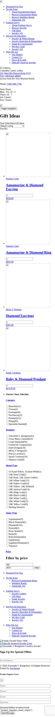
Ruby (13, 534)
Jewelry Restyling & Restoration (27, 41)
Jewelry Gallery (19, 593)
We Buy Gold (18, 46)
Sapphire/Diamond (19, 543)
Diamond (15, 525)
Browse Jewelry (19, 28)
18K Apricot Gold (19, 489)
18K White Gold (18, 501)
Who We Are (12, 52)
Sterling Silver (17, 507)
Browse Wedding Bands (23, 17)
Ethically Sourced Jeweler (24, 62)
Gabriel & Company (20, 445)
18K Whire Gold (18, 498)
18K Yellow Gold (18, 504)
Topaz (13, 546)
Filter (37, 568)
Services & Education (16, 36)
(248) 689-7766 (14, 84)
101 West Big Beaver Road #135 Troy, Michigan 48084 (15, 74)
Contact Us (17, 57)
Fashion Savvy (13, 22)
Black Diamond (17, 522)
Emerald (14, 528)
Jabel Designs (17, 447)
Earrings (14, 412)
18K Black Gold (18, 495)
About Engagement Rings (24, 12)
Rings (13, 421)
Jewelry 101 (17, 33)
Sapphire (14, 540)
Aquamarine (16, 519)
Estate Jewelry (18, 599)
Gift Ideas (16, 30)
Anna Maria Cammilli (21, 439)
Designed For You (14, 6)
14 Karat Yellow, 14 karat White (25, 471)
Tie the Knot (11, 9)
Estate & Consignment (22, 44)
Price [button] (8, 551)
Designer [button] (10, 430)
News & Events (19, 60)
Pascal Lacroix (17, 453)
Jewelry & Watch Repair (23, 38)
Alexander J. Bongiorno (21, 436)
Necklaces (15, 415)
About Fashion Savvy (22, 25)
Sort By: (4, 128)
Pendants (15, 418)
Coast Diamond (18, 442)
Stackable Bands (18, 424)
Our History (17, 54)
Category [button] (10, 400)
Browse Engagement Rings (24, 14)
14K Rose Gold (17, 474)
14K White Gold (19, 480)
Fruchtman (15, 668)
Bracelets (15, 406)
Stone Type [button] (11, 513)
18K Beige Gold (18, 492)
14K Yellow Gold (19, 483)
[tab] (30, 400)
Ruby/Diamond (17, 537)
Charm (13, 409)
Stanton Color (16, 459)
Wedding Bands (19, 583)
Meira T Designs (18, 450)
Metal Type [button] (11, 465)
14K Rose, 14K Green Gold (23, 477)
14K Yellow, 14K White (21, 486)
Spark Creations (18, 456)
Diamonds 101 (18, 20)
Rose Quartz (16, 531)
